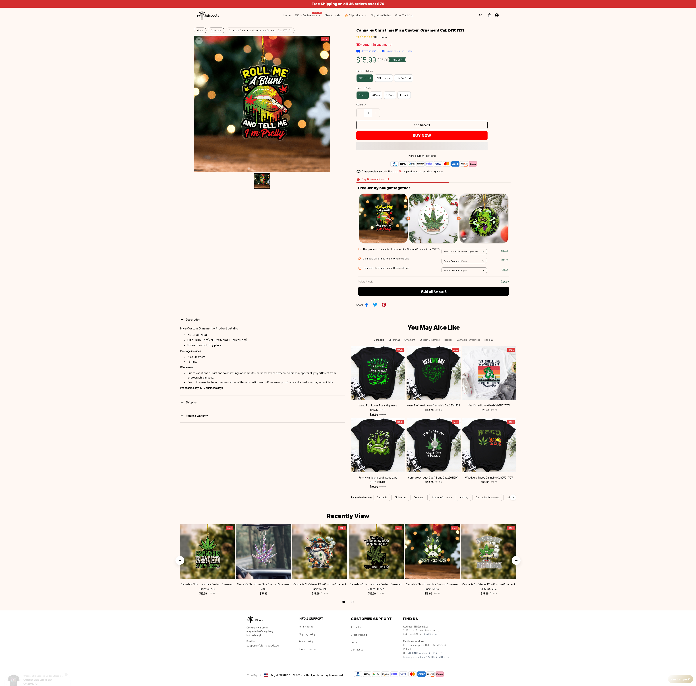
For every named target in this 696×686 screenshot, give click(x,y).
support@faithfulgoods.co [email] (262, 645)
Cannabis (216, 30)
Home (200, 30)
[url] (251, 641)
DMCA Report (253, 675)
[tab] (344, 586)
